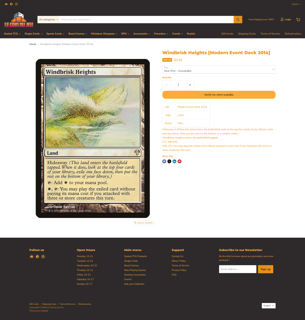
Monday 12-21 (85, 256)
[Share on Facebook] (164, 161)
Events (176, 33)
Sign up (266, 269)
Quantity (166, 77)
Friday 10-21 (84, 274)
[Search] (238, 19)
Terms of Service (270, 33)
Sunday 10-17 (84, 284)
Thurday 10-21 (85, 270)
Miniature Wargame (103, 33)
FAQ (174, 274)
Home (32, 44)
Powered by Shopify (38, 310)
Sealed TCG (11, 33)
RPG (124, 33)
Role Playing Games (135, 270)
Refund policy (293, 33)
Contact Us (177, 256)
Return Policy (179, 260)
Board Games (76, 33)
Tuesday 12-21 (85, 260)
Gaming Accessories (135, 274)
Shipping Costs (247, 33)
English (295, 4)
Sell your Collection (134, 284)
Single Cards (32, 33)
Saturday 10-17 (85, 279)
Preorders (160, 33)
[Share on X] (169, 161)
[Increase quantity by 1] (190, 84)
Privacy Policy (179, 270)
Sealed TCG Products (135, 256)
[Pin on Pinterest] (179, 161)
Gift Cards (227, 33)
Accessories (140, 33)
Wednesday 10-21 (87, 265)
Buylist (191, 33)
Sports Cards (54, 33)
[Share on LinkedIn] (174, 161)
